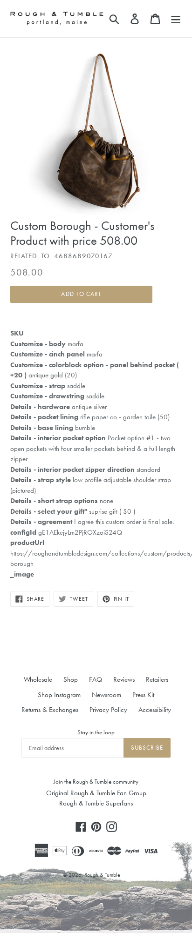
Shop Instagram (59, 694)
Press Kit (143, 694)
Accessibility (154, 709)
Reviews (124, 679)
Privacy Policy (108, 709)
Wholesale (38, 679)
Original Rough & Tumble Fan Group (96, 793)
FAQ (95, 679)
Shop (70, 679)
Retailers (157, 679)
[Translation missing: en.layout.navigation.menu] (175, 18)
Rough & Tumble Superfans (96, 803)
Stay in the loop (96, 732)
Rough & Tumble (102, 875)
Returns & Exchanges (49, 709)
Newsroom (106, 694)
